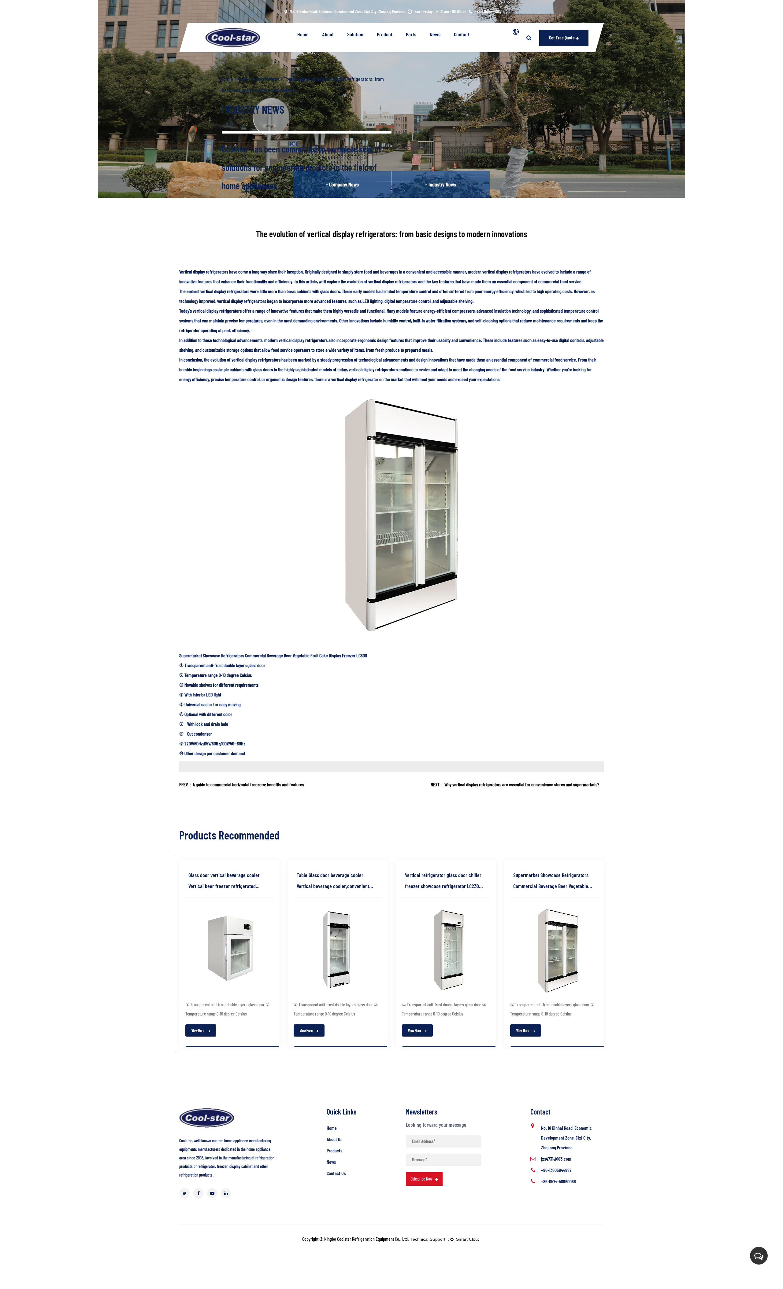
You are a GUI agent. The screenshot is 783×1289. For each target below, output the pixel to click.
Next (175, 1051)
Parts (411, 34)
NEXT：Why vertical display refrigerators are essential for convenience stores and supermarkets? (515, 784)
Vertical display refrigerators (203, 271)
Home (303, 34)
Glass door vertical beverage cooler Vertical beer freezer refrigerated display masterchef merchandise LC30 (226, 881)
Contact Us (336, 1173)
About (328, 34)
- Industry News (440, 184)
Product (384, 34)
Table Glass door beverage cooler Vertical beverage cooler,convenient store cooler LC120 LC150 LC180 (333, 881)
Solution (355, 34)
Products (334, 1150)
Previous (175, 855)
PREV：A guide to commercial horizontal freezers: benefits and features (241, 784)
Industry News (266, 78)
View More (198, 1030)
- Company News (342, 184)
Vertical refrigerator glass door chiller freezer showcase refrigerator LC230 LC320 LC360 (443, 881)
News (435, 34)
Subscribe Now (421, 1178)
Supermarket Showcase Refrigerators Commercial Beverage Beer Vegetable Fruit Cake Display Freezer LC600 (273, 655)
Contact (461, 34)
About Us (334, 1139)
